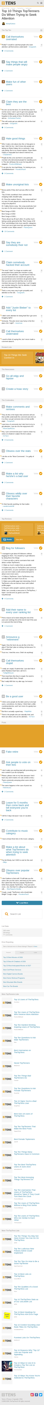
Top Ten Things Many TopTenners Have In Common (26, 1153)
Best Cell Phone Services (12, 970)
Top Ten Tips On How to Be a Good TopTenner (26, 1262)
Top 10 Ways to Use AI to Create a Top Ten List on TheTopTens (24, 1365)
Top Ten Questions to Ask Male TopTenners (25, 1039)
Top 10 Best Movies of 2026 (13, 957)
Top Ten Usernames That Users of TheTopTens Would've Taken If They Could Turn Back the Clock (26, 1193)
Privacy (9, 1399)
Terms (4, 1399)
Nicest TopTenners (22, 1063)
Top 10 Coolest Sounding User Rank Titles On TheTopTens (27, 1326)
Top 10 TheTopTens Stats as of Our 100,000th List (26, 1300)
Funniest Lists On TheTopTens (27, 1338)
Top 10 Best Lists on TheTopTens (22, 1275)
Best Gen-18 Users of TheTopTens (23, 1115)
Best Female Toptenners (24, 1139)
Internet (13, 8)
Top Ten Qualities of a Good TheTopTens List (26, 1288)
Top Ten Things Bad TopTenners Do (22, 1077)
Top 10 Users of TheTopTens (26, 999)
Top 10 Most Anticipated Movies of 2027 (17, 966)
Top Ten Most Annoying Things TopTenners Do (24, 1178)
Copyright (15, 1399)
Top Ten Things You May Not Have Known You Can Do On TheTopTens (26, 1238)
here (35, 946)
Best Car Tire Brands (10, 986)
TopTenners (28, 8)
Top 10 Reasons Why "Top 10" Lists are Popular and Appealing (27, 1352)
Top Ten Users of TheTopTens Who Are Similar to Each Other (26, 1218)
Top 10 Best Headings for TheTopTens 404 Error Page (26, 1313)
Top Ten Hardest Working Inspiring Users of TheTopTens (27, 1026)
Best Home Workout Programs (14, 978)
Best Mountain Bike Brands (12, 982)
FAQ (21, 1399)
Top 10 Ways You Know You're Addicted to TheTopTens (27, 1377)
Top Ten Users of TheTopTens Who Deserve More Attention (26, 1013)
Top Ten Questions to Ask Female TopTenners (25, 1089)
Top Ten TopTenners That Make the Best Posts (25, 1127)
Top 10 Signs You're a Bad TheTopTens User (25, 1102)
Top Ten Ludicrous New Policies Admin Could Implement (24, 1251)
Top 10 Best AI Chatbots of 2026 (14, 961)
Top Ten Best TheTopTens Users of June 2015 (25, 1166)
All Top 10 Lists (5, 8)
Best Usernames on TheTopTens (22, 1051)
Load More (22, 903)
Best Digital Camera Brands (13, 974)
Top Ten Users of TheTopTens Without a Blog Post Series (26, 1204)
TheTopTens (20, 8)
